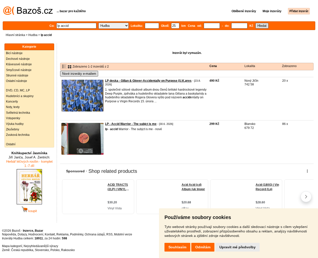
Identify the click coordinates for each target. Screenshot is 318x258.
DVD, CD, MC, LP (18, 90)
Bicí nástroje (14, 53)
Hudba (33, 35)
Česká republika (22, 250)
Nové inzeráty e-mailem (79, 73)
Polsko (55, 250)
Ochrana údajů (95, 234)
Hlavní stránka (15, 35)
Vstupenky (13, 118)
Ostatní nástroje (16, 81)
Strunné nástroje (17, 75)
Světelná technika (18, 112)
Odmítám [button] (202, 247)
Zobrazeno (289, 66)
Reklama (62, 234)
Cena (213, 66)
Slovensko (42, 250)
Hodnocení (35, 234)
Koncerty (12, 101)
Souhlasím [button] (177, 247)
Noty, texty (13, 107)
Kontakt (50, 234)
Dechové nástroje (18, 59)
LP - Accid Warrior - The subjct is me (131, 124)
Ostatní (10, 144)
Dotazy (22, 234)
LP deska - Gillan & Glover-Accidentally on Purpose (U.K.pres (148, 80)
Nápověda (9, 234)
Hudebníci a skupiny (20, 96)
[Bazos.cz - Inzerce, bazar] (28, 14)
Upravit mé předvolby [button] (237, 247)
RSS (109, 234)
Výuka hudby (15, 124)
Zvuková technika (18, 135)
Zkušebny (12, 129)
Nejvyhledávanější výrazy (41, 246)
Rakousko (68, 250)
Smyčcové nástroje (19, 70)
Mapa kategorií (12, 246)
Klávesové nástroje (19, 64)
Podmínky (76, 234)
